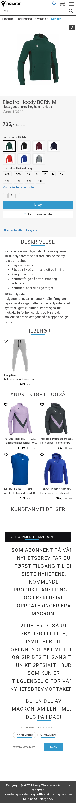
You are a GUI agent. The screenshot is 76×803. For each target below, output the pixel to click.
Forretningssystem (17, 794)
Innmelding (24, 734)
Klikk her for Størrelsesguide (21, 230)
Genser (56, 19)
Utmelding (48, 734)
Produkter (8, 19)
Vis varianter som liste (18, 187)
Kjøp (38, 204)
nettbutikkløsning (48, 794)
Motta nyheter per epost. (37, 727)
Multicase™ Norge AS (38, 799)
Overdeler (41, 19)
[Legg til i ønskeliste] (5, 341)
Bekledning (25, 19)
